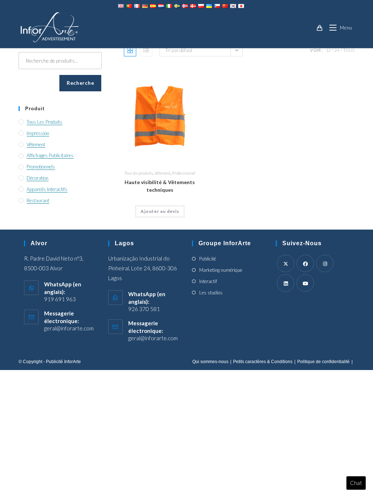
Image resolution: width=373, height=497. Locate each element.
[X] (285, 263)
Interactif (208, 281)
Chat (356, 483)
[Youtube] (305, 283)
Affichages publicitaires (50, 155)
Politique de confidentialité (323, 361)
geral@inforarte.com (69, 328)
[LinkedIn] (285, 283)
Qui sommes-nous (210, 361)
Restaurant (38, 200)
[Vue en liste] (146, 50)
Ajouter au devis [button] (160, 211)
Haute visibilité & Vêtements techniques (160, 186)
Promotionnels (41, 167)
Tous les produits (138, 173)
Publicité (207, 259)
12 (328, 50)
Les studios (211, 292)
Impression (38, 133)
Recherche (80, 83)
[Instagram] (325, 263)
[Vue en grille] (130, 50)
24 (336, 50)
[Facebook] (305, 263)
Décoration (37, 178)
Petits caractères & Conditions (262, 361)
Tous (348, 50)
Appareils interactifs (47, 189)
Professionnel (183, 173)
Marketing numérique (220, 270)
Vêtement (162, 173)
